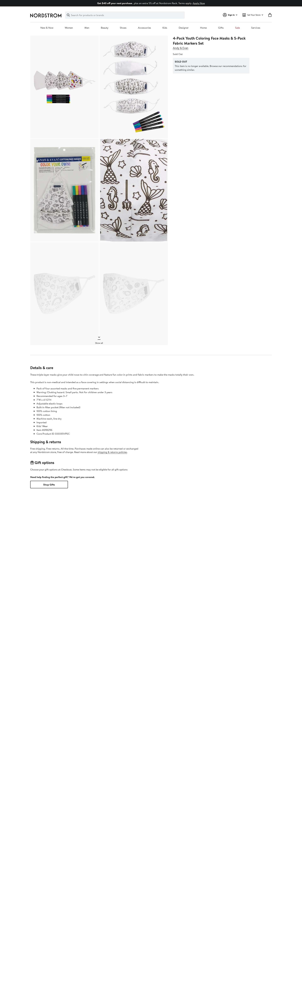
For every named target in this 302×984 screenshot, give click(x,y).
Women (69, 27)
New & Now (46, 27)
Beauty (104, 27)
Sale (237, 27)
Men (86, 27)
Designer (184, 27)
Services (255, 27)
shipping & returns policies (112, 452)
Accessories (144, 27)
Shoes (123, 27)
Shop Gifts (49, 484)
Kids (164, 27)
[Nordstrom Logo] (45, 15)
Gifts (221, 27)
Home (203, 27)
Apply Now (199, 3)
